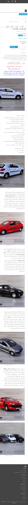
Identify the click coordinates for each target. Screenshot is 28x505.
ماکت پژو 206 (22, 311)
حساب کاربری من (23, 486)
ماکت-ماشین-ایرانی (19, 58)
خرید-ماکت (21, 56)
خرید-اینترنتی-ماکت (16, 57)
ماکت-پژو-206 (17, 55)
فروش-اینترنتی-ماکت (9, 57)
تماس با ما (24, 495)
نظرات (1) (18, 63)
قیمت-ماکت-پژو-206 (7, 56)
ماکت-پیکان (14, 58)
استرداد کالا (23, 497)
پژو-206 (24, 58)
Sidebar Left (23, 14)
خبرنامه (24, 491)
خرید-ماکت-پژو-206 (15, 56)
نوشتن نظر (18, 31)
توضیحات (23, 63)
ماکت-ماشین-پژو (12, 55)
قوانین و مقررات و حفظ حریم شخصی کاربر (19, 472)
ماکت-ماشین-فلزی (23, 57)
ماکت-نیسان (10, 58)
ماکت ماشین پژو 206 (14, 249)
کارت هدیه (23, 478)
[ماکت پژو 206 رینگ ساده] (14, 21)
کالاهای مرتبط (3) (11, 63)
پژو (16, 204)
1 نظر (21, 31)
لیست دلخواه (23, 489)
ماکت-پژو (3, 57)
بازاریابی (24, 480)
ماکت (21, 55)
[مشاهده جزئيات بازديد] (25, 466)
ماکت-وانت (5, 58)
